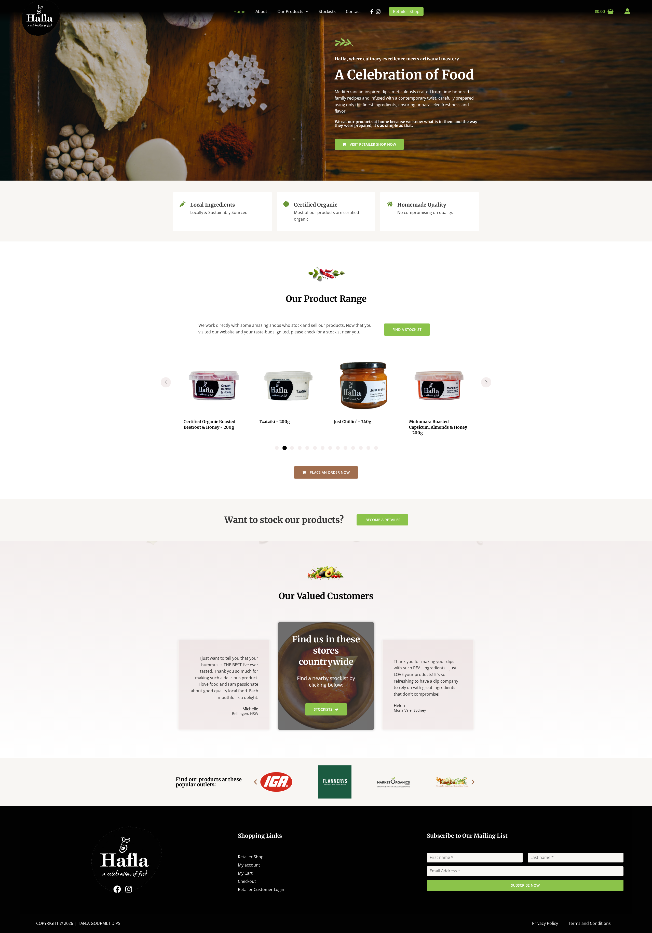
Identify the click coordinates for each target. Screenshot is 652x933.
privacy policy (364, 516)
